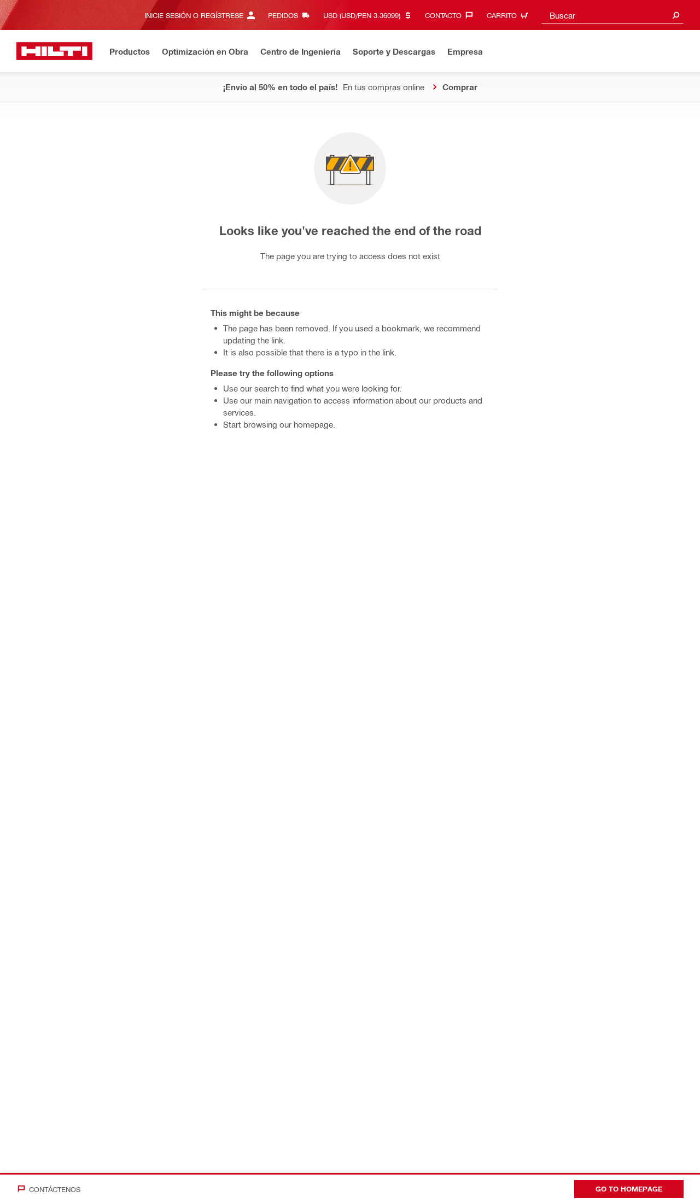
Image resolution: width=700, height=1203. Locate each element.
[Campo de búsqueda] (676, 15)
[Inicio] (54, 51)
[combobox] (612, 15)
